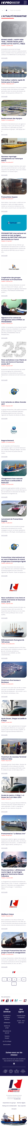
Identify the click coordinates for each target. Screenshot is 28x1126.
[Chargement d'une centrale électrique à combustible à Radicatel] (14, 468)
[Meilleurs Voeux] (14, 904)
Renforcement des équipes (11, 118)
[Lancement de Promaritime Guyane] (14, 508)
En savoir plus (17, 1098)
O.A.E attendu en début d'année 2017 (13, 403)
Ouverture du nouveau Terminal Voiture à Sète (13, 758)
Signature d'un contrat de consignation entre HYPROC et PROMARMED (13, 320)
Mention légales (21, 1102)
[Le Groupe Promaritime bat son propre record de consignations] (14, 940)
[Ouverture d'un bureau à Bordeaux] (14, 670)
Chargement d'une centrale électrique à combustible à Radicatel (11, 481)
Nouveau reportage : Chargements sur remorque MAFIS (12, 158)
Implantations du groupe (9, 1102)
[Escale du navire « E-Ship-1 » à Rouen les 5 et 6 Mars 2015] (14, 785)
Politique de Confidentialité (9, 1106)
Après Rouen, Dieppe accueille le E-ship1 (13, 719)
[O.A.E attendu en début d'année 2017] (14, 392)
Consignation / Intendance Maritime (7, 1017)
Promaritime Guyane (9, 197)
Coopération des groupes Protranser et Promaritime (11, 278)
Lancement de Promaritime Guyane (12, 520)
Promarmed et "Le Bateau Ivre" (13, 834)
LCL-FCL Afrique (7, 1041)
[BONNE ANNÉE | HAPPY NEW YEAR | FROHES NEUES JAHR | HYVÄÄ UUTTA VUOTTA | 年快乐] (14, 29)
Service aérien (7, 1044)
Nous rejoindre (22, 1106)
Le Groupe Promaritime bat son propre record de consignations (13, 952)
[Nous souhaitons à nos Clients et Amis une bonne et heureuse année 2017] (14, 349)
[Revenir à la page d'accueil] (14, 2)
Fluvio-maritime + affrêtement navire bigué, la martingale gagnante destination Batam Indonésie (13, 873)
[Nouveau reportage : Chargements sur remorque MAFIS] (14, 146)
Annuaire (14, 1109)
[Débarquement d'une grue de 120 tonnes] (14, 629)
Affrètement (7, 1022)
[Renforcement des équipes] (14, 108)
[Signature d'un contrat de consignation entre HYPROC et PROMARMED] (14, 307)
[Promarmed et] (14, 823)
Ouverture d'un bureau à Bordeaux (10, 681)
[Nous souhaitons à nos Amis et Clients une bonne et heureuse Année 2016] (14, 587)
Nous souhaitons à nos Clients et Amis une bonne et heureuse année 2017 (13, 362)
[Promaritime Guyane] (14, 186)
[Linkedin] (14, 1064)
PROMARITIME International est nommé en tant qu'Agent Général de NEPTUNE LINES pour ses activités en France (13, 236)
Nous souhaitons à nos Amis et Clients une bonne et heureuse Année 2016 (13, 600)
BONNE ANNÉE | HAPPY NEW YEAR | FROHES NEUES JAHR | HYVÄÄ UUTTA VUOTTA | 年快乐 (13, 42)
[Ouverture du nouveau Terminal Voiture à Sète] (14, 746)
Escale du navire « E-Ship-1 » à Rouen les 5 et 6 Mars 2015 (12, 796)
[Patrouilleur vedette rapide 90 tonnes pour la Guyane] (14, 69)
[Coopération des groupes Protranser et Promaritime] (14, 267)
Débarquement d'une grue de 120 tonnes (12, 641)
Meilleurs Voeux (7, 914)
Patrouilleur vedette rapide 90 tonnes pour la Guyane (13, 81)
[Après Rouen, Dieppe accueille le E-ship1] (14, 708)
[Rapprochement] (14, 430)
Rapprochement (7, 440)
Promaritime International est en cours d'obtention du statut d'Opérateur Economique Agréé (13, 559)
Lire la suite (4, 58)
